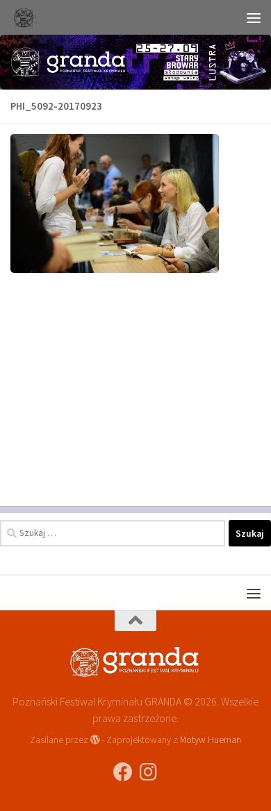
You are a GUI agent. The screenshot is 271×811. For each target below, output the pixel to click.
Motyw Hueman (210, 739)
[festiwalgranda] (148, 772)
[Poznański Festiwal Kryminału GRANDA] (123, 772)
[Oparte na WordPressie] (95, 739)
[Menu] (253, 17)
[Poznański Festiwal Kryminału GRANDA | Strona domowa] (27, 17)
